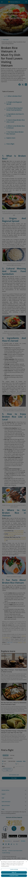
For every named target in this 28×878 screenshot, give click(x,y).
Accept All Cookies (14, 875)
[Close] (26, 861)
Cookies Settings (14, 869)
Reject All (14, 872)
